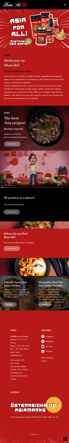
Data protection (47, 358)
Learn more (12, 144)
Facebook (49, 341)
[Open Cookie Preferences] (4, 440)
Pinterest (49, 351)
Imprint (44, 361)
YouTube (49, 346)
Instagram (50, 336)
